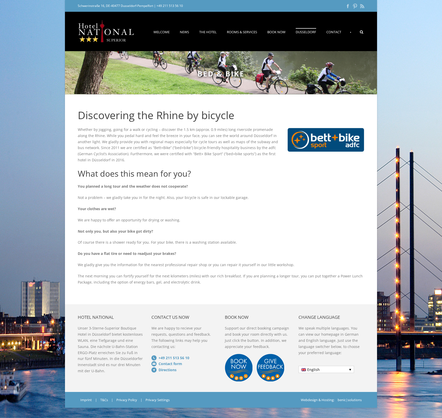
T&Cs (104, 400)
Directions (167, 369)
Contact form (170, 363)
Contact (333, 32)
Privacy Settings (158, 400)
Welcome (161, 32)
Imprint (86, 400)
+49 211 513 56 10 (170, 6)
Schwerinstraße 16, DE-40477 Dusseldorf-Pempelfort (115, 6)
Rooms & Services (242, 32)
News (184, 32)
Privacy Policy (126, 400)
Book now (276, 32)
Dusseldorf (306, 32)
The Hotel (208, 32)
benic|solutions (350, 400)
